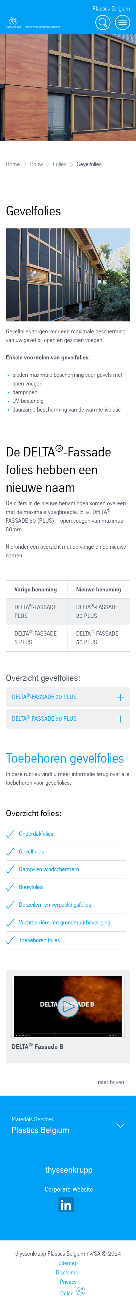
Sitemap (68, 1263)
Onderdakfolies (36, 833)
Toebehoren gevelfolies (65, 758)
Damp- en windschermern (49, 869)
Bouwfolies (31, 887)
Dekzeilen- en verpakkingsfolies (55, 904)
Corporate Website (69, 1189)
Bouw (36, 164)
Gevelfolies (31, 851)
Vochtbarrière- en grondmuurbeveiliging (64, 922)
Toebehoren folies (39, 940)
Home (13, 164)
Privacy (68, 1281)
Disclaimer (68, 1272)
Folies (59, 164)
